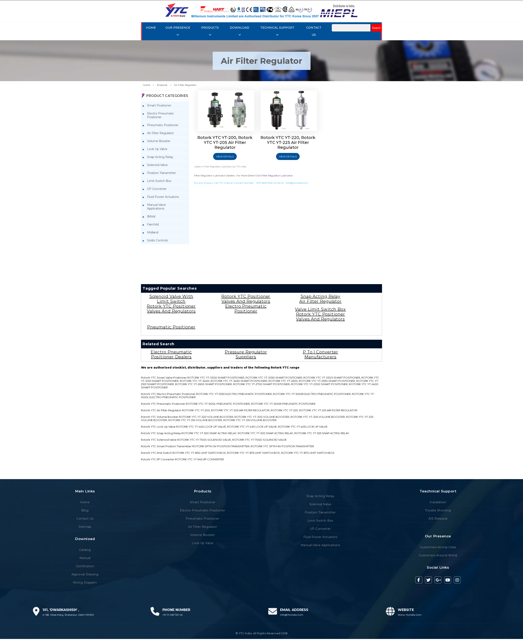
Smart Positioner (159, 105)
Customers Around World (438, 555)
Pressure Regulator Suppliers (246, 354)
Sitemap (85, 527)
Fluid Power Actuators (163, 197)
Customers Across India (438, 547)
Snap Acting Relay (160, 157)
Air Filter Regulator (185, 85)
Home (151, 27)
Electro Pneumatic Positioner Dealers (171, 354)
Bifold (151, 216)
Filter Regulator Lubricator (277, 175)
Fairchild (153, 224)
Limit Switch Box (159, 181)
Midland (152, 232)
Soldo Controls (157, 240)
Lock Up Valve (157, 149)
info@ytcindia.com (297, 182)
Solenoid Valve (157, 165)
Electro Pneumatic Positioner (160, 115)
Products (162, 85)
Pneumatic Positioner (162, 125)
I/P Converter (157, 189)
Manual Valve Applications (156, 206)
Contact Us (84, 518)
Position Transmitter (161, 173)
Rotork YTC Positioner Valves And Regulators (171, 309)
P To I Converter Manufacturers (320, 354)
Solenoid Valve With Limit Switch (171, 299)
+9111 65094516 (264, 182)
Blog (84, 510)
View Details (225, 156)
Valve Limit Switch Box (320, 309)
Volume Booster (158, 141)
